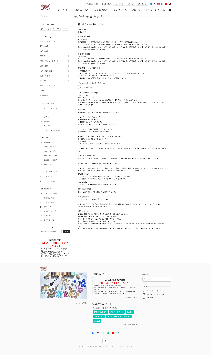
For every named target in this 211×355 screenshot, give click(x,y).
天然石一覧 (135, 10)
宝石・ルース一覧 (120, 10)
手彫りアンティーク (47, 86)
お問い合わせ (142, 4)
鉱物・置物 (44, 66)
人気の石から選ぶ (81, 10)
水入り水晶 (44, 51)
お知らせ (130, 4)
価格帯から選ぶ (101, 10)
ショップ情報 (118, 4)
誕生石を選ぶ (106, 4)
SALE (42, 91)
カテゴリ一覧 (62, 10)
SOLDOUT (44, 96)
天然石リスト (45, 56)
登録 (66, 231)
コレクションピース (151, 10)
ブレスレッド (45, 81)
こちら (83, 49)
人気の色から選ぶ (92, 4)
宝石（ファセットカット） (50, 61)
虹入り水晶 (44, 46)
